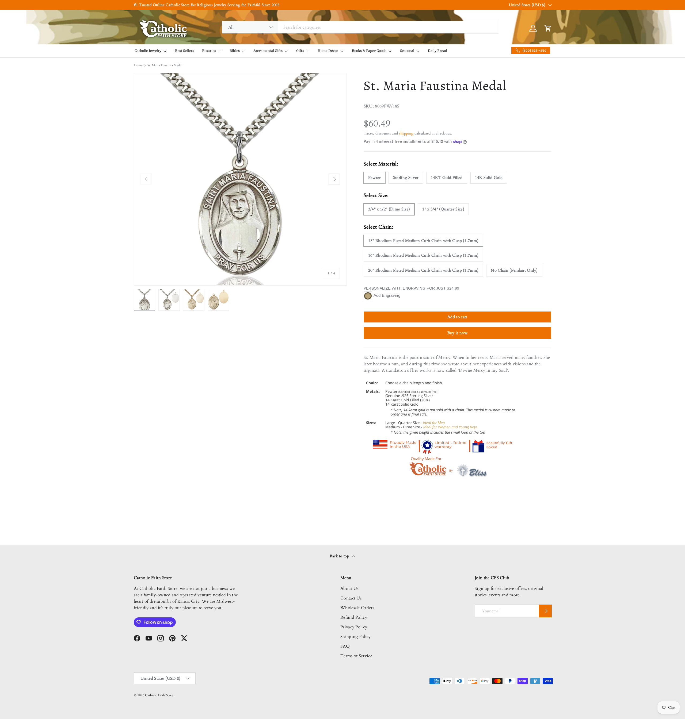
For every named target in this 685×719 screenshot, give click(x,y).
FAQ (345, 646)
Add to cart (457, 317)
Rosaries (209, 51)
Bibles (235, 51)
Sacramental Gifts (268, 51)
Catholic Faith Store (159, 695)
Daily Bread (437, 51)
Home (138, 65)
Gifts (300, 51)
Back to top (340, 556)
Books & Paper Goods (369, 51)
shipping (406, 133)
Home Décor (328, 51)
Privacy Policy (353, 627)
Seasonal (407, 51)
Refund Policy (353, 617)
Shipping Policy (355, 637)
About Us (349, 588)
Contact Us (350, 598)
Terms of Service (356, 656)
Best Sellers (184, 51)
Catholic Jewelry (148, 51)
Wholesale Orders (357, 608)
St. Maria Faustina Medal (164, 65)
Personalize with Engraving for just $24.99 (411, 288)
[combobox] (360, 27)
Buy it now (457, 333)
